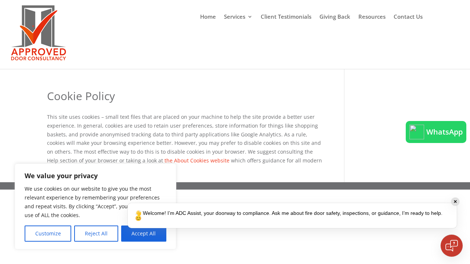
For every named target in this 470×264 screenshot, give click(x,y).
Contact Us (408, 17)
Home (208, 17)
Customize (48, 233)
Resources (372, 17)
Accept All (143, 233)
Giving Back (334, 17)
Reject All (96, 233)
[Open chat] (452, 246)
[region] (95, 206)
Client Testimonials (286, 17)
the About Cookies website (196, 160)
